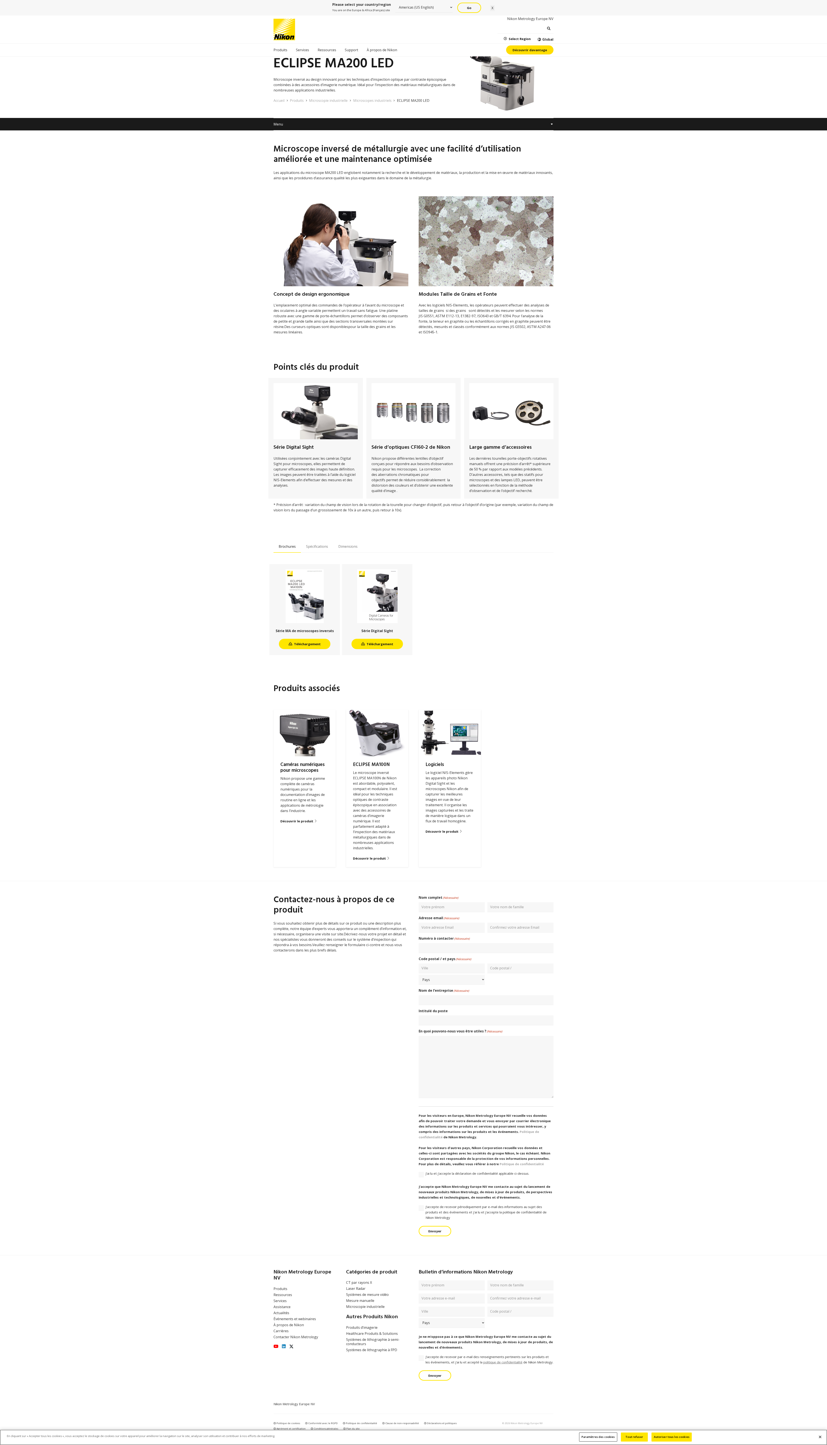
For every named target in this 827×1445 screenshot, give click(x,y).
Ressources (283, 1294)
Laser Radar (355, 1288)
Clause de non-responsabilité (402, 1423)
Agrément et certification (291, 1428)
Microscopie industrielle (365, 1306)
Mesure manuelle (360, 1300)
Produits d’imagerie (362, 1327)
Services (280, 1300)
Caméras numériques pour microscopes (302, 767)
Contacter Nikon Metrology (296, 1337)
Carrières (281, 1331)
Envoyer (434, 1231)
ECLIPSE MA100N (371, 765)
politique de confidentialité (502, 1362)
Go (469, 8)
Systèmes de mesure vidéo (367, 1294)
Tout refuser (634, 1437)
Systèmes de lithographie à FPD (371, 1350)
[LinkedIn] (284, 1346)
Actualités (281, 1312)
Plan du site (353, 1428)
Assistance (282, 1306)
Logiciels (435, 765)
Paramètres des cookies (598, 1437)
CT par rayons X (359, 1282)
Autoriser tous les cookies (671, 1437)
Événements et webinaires (295, 1319)
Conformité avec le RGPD (323, 1423)
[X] (291, 1346)
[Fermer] (820, 1437)
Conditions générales (325, 1428)
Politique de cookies (288, 1423)
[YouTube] (276, 1346)
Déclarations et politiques (441, 1423)
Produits (280, 1288)
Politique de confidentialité (522, 1164)
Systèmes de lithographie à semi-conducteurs (373, 1341)
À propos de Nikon (289, 1325)
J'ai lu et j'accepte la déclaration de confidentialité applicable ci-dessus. (477, 1173)
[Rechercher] (548, 28)
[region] (413, 1437)
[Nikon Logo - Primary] (284, 29)
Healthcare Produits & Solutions (372, 1333)
